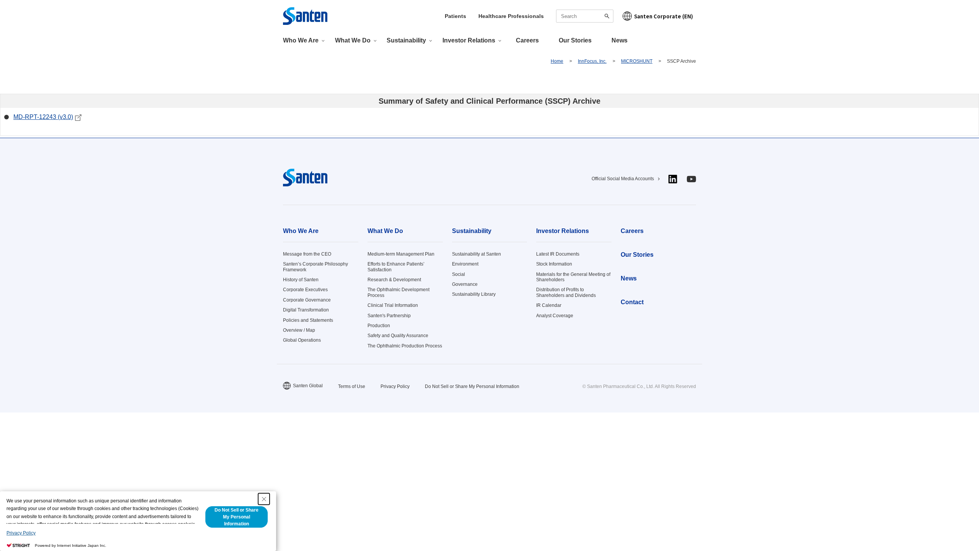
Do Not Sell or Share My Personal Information (472, 386)
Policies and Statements (308, 320)
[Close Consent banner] (264, 499)
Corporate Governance (307, 300)
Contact (632, 302)
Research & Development (394, 279)
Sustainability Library (474, 294)
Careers (527, 40)
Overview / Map (299, 330)
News (619, 40)
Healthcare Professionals (511, 16)
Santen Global (308, 385)
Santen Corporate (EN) (663, 16)
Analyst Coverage (554, 315)
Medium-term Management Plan (401, 254)
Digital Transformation (306, 310)
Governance (465, 284)
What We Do (385, 231)
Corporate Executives (305, 289)
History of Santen (301, 279)
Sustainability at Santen (476, 254)
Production (379, 325)
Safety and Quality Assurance (398, 335)
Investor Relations (562, 231)
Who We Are (301, 231)
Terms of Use (351, 386)
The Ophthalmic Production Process (405, 346)
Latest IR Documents (557, 254)
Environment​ (465, 264)
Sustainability (471, 231)
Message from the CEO (307, 254)
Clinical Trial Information (393, 305)
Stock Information (554, 264)
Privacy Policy (395, 386)
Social (458, 274)
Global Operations (302, 340)
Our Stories (575, 40)
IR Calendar (548, 305)
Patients (455, 16)
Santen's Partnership (389, 315)
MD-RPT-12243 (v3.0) (43, 117)
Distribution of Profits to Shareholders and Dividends (566, 292)
